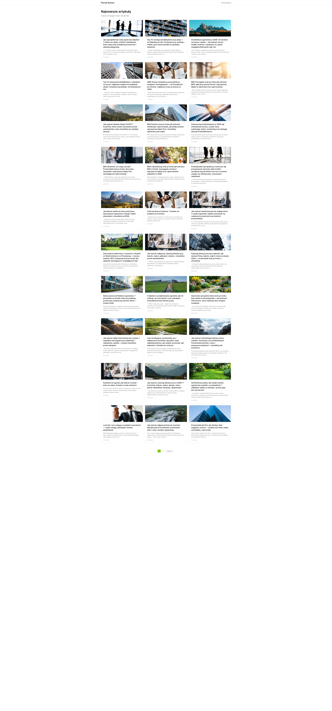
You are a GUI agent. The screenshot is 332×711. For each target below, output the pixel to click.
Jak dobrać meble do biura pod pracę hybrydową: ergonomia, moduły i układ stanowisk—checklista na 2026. (119, 213)
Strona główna (226, 3)
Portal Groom (107, 2)
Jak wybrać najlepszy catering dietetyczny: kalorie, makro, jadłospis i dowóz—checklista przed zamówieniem (165, 256)
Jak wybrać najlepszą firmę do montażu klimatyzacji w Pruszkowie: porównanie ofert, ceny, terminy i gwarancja (163, 427)
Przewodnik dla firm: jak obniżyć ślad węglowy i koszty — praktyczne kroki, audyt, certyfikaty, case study (210, 427)
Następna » (170, 451)
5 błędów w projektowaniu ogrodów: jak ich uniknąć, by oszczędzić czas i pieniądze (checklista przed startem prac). (165, 298)
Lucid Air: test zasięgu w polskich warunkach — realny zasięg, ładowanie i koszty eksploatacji (122, 427)
